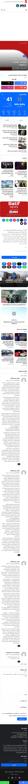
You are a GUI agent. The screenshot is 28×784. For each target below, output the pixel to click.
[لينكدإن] (14, 263)
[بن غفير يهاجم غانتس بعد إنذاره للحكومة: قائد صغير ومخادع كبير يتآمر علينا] (22, 132)
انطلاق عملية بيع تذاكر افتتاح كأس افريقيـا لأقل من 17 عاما (10, 126)
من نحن (16, 774)
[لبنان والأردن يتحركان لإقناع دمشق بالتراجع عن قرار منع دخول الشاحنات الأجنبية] (7, 353)
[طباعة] (4, 267)
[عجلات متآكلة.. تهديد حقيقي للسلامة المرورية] (22, 146)
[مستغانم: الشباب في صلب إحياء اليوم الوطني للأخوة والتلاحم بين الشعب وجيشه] (7, 336)
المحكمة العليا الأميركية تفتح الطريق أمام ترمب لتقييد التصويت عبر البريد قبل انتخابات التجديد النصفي (7, 193)
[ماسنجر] (4, 263)
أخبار (20, 43)
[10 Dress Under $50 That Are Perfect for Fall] (22, 140)
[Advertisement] (14, 26)
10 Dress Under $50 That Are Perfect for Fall (10, 139)
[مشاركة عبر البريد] (9, 267)
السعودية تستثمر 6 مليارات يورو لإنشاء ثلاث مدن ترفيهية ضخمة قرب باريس (7, 172)
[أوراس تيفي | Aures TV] (21, 5)
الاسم (25, 694)
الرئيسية (24, 43)
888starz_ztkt (15, 561)
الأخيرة (7, 120)
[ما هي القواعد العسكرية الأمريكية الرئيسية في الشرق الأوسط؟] (21, 337)
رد (18, 464)
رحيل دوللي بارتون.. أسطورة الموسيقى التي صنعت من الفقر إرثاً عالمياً (21, 173)
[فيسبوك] (24, 263)
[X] (19, 263)
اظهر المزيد (14, 257)
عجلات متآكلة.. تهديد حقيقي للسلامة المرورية (10, 145)
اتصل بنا (12, 774)
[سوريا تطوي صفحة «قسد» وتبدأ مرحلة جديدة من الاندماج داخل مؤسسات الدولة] (21, 183)
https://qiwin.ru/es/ (15, 658)
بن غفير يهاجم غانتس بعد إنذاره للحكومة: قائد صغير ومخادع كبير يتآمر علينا (9, 132)
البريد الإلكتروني (23, 700)
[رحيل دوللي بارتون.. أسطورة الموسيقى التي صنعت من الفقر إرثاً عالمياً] (21, 166)
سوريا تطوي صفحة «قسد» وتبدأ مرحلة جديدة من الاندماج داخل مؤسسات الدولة (21, 191)
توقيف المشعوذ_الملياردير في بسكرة (17, 151)
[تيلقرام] (19, 267)
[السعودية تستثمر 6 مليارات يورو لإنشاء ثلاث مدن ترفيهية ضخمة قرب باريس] (7, 165)
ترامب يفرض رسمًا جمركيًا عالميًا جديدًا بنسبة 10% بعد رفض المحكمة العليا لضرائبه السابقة (21, 361)
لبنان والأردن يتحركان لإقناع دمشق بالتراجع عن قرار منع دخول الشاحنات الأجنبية (7, 360)
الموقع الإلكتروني (23, 707)
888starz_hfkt (15, 471)
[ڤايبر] (14, 267)
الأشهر (21, 120)
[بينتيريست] (9, 263)
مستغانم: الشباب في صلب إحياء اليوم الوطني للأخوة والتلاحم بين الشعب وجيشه (7, 343)
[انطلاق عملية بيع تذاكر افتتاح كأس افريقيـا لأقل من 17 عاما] (22, 126)
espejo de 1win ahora (13, 652)
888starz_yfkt (15, 378)
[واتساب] (24, 267)
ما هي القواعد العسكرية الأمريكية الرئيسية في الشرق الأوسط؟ (21, 344)
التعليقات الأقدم (23, 375)
